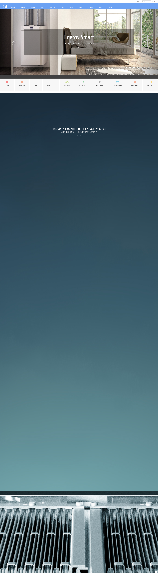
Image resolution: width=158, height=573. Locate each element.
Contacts (100, 7)
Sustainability (22, 7)
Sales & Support (52, 7)
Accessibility (110, 7)
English (154, 1)
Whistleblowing (90, 7)
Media (71, 7)
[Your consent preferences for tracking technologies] (156, 572)
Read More (78, 46)
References (42, 7)
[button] (12, 42)
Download (80, 7)
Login (138, 1)
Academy (62, 7)
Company (12, 7)
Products (32, 7)
